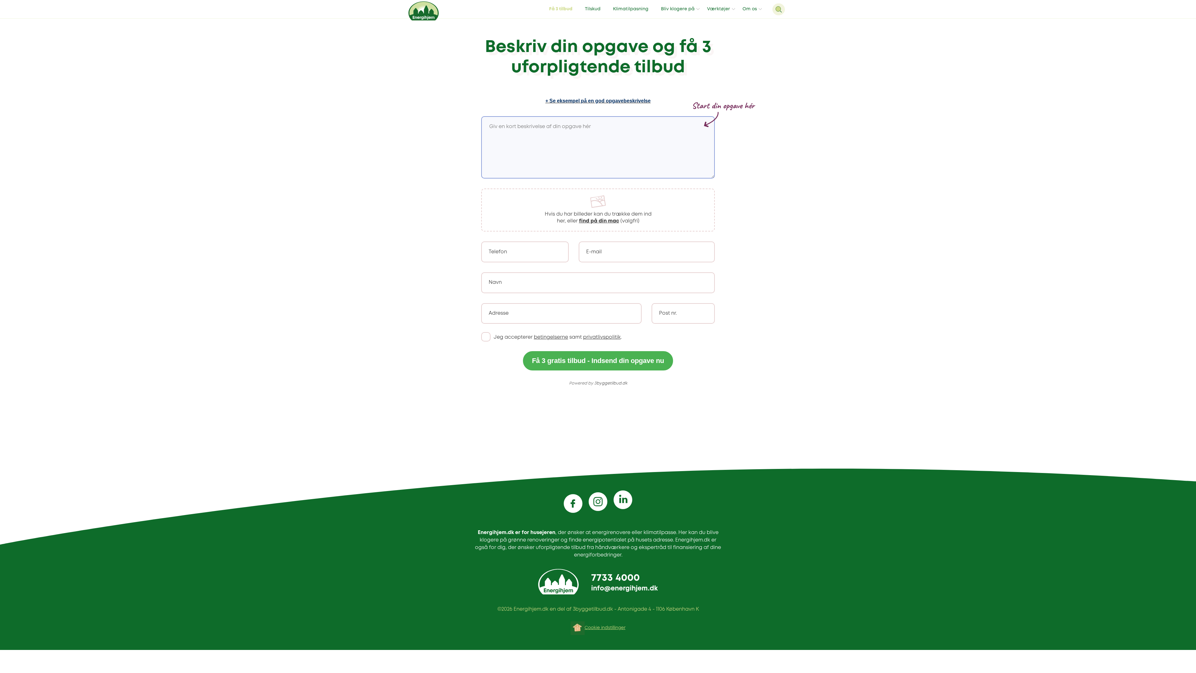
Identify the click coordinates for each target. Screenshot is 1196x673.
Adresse (499, 313)
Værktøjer (718, 9)
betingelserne (551, 337)
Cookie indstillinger (605, 628)
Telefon (498, 252)
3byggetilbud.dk (610, 383)
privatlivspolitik (602, 337)
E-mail (594, 252)
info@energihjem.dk (624, 589)
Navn (495, 282)
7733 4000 (615, 578)
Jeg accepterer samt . (558, 337)
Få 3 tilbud (560, 9)
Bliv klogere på (678, 9)
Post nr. (668, 313)
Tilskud (592, 9)
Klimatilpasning (630, 9)
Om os (750, 9)
